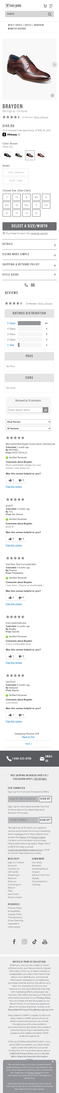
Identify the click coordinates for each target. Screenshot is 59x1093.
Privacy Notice (34, 1073)
